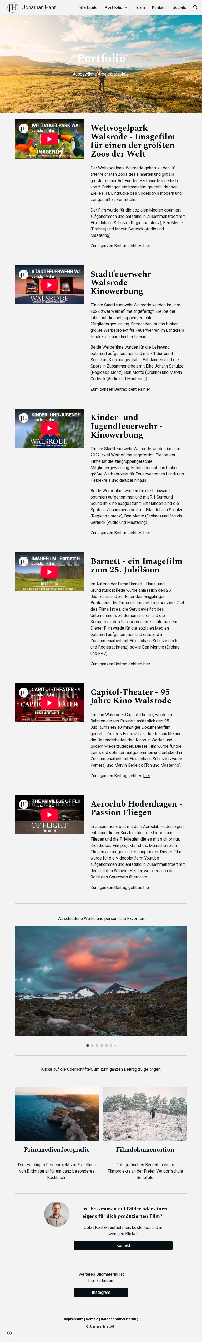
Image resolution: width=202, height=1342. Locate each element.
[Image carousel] (101, 986)
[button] (195, 7)
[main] (101, 64)
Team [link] (140, 7)
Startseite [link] (88, 7)
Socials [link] (179, 7)
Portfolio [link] (113, 7)
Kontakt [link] (159, 7)
